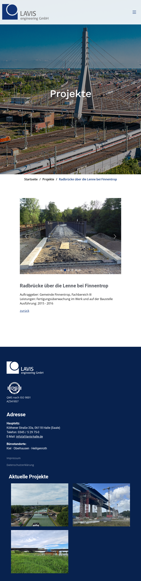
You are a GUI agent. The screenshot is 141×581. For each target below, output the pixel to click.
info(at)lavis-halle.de (29, 436)
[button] (61, 270)
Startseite (31, 179)
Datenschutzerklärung (20, 465)
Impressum (14, 458)
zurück (24, 311)
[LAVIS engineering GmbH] (26, 12)
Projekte (48, 179)
